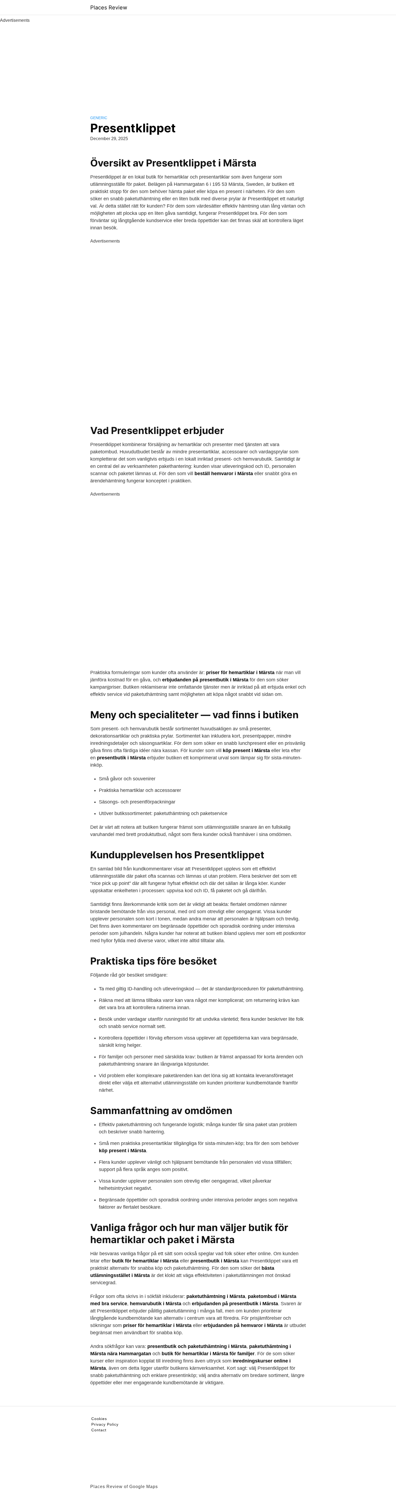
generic (98, 118)
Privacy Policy (105, 1424)
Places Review (108, 7)
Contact (98, 1430)
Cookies (99, 1419)
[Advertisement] (198, 64)
